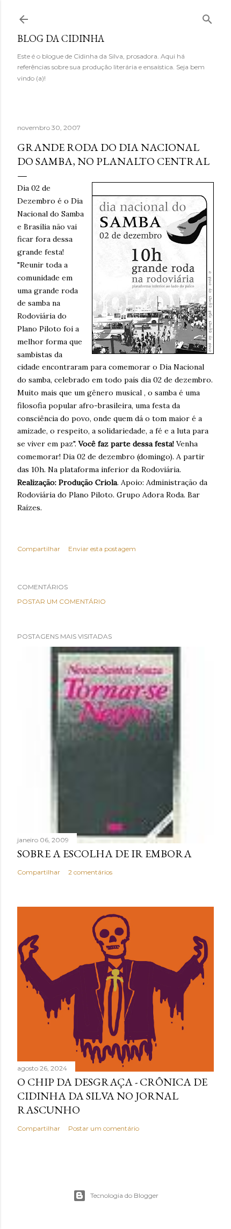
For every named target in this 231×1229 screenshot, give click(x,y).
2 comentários (90, 872)
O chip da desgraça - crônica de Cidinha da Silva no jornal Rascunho (112, 1096)
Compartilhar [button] (38, 549)
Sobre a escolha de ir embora (104, 854)
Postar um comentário (61, 601)
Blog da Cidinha (60, 38)
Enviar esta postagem (102, 549)
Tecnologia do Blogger (124, 1195)
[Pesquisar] (207, 16)
